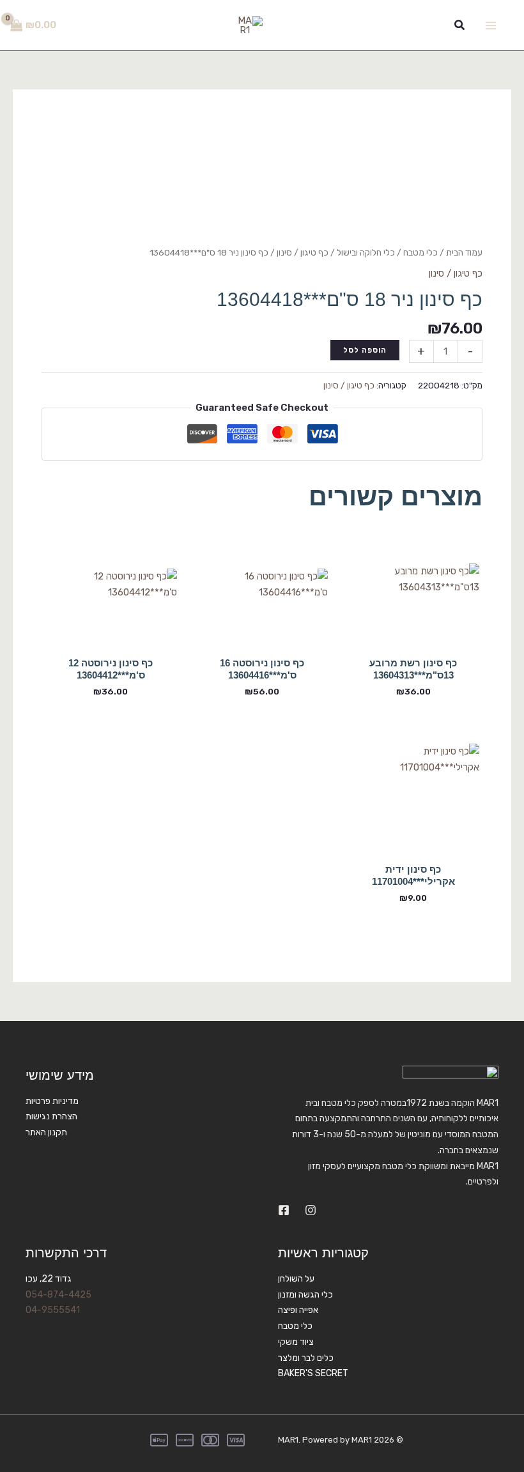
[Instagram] (310, 1210)
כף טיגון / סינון (302, 252)
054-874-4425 (58, 1294)
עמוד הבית (464, 252)
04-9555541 (53, 1310)
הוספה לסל (365, 350)
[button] (459, 25)
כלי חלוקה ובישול (366, 252)
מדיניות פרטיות (52, 1101)
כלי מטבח (420, 252)
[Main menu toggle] (490, 25)
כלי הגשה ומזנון (305, 1294)
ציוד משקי (296, 1342)
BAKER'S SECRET (313, 1373)
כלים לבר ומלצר (306, 1358)
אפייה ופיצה (298, 1310)
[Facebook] (283, 1210)
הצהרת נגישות (51, 1116)
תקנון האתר (46, 1132)
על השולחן (296, 1278)
